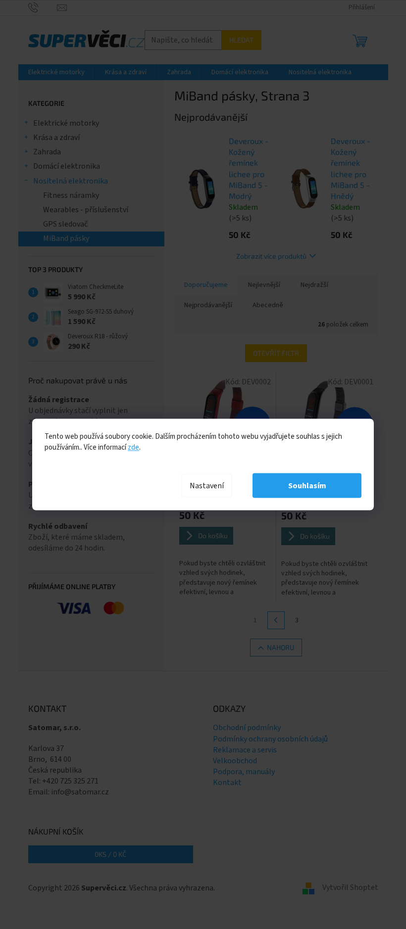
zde (133, 447)
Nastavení (207, 485)
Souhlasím (307, 485)
